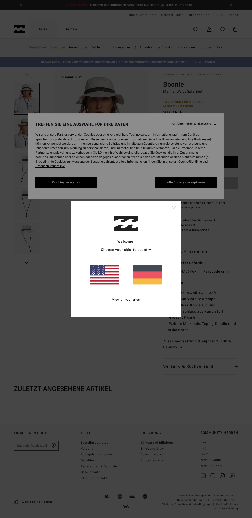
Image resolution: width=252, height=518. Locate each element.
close (174, 208)
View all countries (126, 300)
